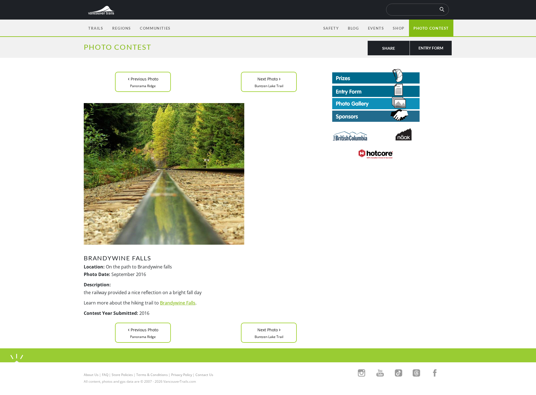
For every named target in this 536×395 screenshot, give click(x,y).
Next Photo (269, 81)
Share (388, 48)
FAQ (105, 374)
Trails (95, 28)
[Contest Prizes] (392, 76)
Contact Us (204, 374)
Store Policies (122, 374)
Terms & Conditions (152, 374)
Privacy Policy (181, 374)
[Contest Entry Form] (392, 90)
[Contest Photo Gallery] (376, 102)
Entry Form (430, 48)
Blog (353, 28)
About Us (91, 374)
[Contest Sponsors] (392, 115)
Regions (121, 28)
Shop (398, 28)
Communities (155, 28)
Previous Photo (143, 81)
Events (376, 28)
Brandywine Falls (177, 303)
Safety (331, 28)
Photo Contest (431, 28)
